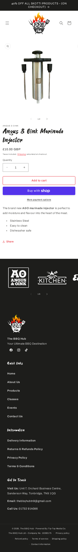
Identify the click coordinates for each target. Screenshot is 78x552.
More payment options (39, 199)
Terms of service (40, 539)
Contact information (40, 544)
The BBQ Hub (27, 528)
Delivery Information (21, 440)
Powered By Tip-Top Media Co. (51, 528)
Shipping (21, 154)
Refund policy (21, 539)
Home (11, 373)
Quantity (7, 160)
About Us (13, 382)
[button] (7, 23)
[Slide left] (31, 119)
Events (12, 407)
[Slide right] (47, 119)
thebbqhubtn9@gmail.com (34, 501)
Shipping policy (59, 539)
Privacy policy (63, 533)
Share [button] (10, 241)
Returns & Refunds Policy (25, 449)
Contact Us (15, 416)
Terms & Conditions (20, 466)
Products (13, 390)
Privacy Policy (17, 457)
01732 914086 (28, 508)
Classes (12, 399)
